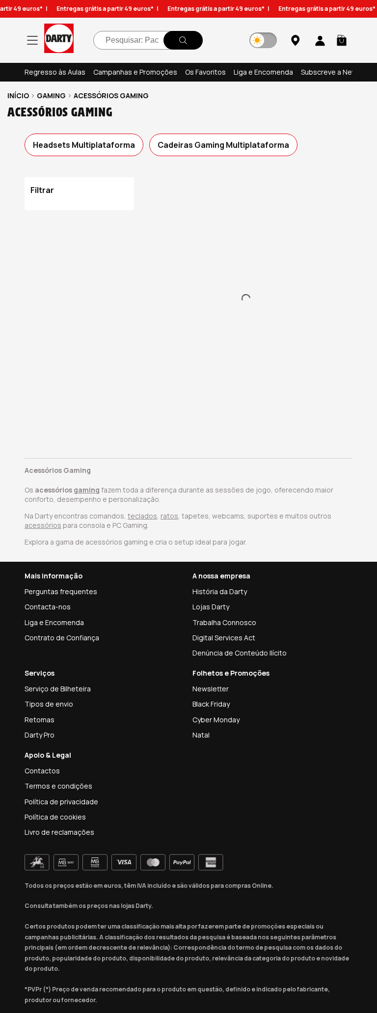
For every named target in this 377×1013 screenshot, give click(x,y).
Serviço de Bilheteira (58, 688)
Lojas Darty (210, 606)
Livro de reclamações (59, 832)
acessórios (43, 525)
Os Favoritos (205, 72)
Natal (201, 734)
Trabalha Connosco (224, 622)
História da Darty (219, 591)
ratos (169, 515)
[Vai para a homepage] (59, 40)
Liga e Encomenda (263, 72)
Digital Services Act (223, 637)
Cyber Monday (216, 719)
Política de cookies (55, 816)
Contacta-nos (48, 606)
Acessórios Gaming (111, 95)
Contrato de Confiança (62, 637)
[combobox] (148, 40)
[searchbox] (148, 40)
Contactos (42, 770)
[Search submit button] (183, 40)
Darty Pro (39, 734)
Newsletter (210, 688)
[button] (341, 40)
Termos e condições (58, 786)
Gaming (51, 95)
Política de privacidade (61, 801)
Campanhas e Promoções (135, 72)
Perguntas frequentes (61, 591)
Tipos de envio (49, 704)
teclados (142, 515)
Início (18, 95)
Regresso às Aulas (55, 72)
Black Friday (211, 704)
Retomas (39, 719)
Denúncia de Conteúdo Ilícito (239, 652)
